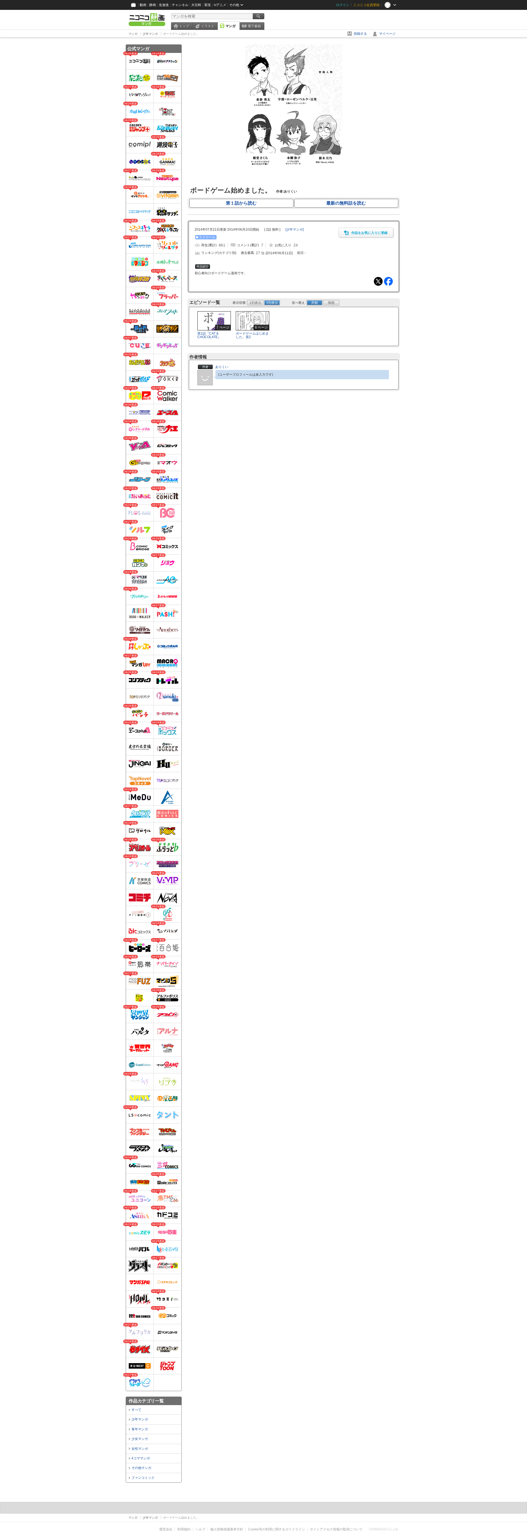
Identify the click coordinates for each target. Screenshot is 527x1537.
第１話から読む (241, 203)
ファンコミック (143, 1478)
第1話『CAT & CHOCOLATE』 (209, 335)
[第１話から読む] (293, 180)
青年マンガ (139, 1429)
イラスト (207, 26)
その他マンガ (141, 1468)
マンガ (231, 26)
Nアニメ (220, 5)
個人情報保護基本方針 (226, 1529)
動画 (143, 5)
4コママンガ (140, 1458)
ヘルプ (200, 1529)
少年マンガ (139, 1419)
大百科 (196, 5)
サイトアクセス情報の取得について (336, 1529)
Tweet (378, 281)
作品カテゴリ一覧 (146, 1401)
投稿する (360, 34)
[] (294, 229)
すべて (136, 1410)
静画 (152, 5)
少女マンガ (139, 1439)
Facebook (388, 281)
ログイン (342, 5)
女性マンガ (139, 1449)
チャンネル (180, 5)
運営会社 (165, 1529)
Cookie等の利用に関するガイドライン (276, 1529)
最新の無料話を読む (346, 203)
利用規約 (183, 1529)
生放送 (164, 5)
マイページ (387, 34)
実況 (207, 5)
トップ (184, 26)
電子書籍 (254, 26)
